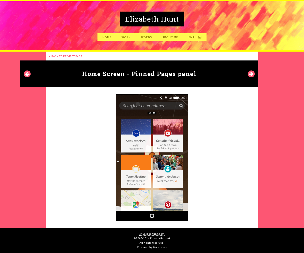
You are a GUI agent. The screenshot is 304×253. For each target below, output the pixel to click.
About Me (170, 37)
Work (126, 37)
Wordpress (160, 247)
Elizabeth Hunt (160, 238)
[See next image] (251, 72)
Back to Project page (65, 56)
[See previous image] (27, 72)
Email (193, 37)
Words (146, 37)
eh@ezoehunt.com (151, 233)
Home (106, 37)
